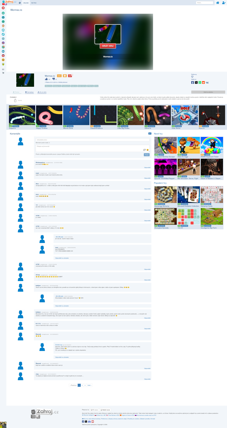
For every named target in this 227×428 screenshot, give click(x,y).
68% (59, 76)
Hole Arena (175, 128)
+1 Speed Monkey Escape (164, 156)
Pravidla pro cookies (133, 419)
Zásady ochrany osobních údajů (118, 419)
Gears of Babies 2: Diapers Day (213, 178)
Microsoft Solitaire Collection (188, 206)
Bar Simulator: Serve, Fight (188, 178)
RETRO (34, 3)
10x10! (180, 228)
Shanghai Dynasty (161, 228)
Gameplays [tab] (30, 92)
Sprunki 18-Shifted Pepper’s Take (167, 178)
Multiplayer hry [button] (57, 86)
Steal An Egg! (183, 156)
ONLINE (26, 3)
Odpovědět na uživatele (62, 258)
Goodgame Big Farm (209, 228)
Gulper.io (12, 128)
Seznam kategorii (89, 415)
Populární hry (160, 182)
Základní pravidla (145, 419)
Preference (104, 419)
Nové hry (158, 133)
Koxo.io (201, 128)
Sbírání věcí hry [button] (82, 86)
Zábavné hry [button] (48, 86)
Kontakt (153, 419)
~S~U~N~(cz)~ (59, 237)
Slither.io (147, 128)
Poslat (146, 155)
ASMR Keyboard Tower (210, 156)
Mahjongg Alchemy (161, 206)
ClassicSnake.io (96, 128)
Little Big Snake (123, 128)
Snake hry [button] (74, 86)
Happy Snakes (41, 128)
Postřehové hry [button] (66, 86)
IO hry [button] (96, 86)
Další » (90, 385)
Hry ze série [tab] (42, 92)
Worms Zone (68, 128)
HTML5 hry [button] (90, 86)
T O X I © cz (58, 345)
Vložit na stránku (208, 92)
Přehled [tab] (16, 92)
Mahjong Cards (206, 206)
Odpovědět (147, 167)
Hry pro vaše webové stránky (92, 419)
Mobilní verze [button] (106, 410)
